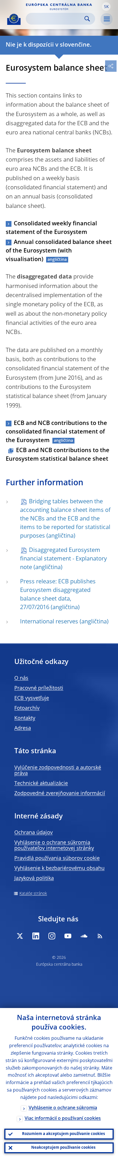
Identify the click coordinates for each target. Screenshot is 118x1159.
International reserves (49, 622)
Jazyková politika (34, 878)
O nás (21, 678)
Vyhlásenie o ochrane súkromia (63, 1108)
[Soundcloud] (84, 936)
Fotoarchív (27, 708)
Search (87, 19)
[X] (20, 936)
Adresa (22, 728)
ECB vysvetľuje (31, 698)
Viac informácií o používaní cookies (63, 1118)
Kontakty (24, 718)
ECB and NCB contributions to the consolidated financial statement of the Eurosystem (56, 432)
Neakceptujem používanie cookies (63, 1148)
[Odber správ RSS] (100, 936)
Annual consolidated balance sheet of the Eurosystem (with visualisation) (59, 251)
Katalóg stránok (33, 894)
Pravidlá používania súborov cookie (57, 858)
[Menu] (107, 19)
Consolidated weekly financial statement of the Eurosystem (51, 228)
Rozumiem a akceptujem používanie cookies (63, 1134)
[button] (106, 6)
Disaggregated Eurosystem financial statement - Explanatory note (63, 559)
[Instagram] (52, 936)
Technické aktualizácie (41, 783)
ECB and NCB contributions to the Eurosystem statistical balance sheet (57, 455)
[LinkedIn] (36, 936)
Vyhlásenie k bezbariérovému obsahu (59, 868)
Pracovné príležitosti (38, 688)
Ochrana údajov (33, 832)
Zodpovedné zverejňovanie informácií (59, 793)
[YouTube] (68, 936)
